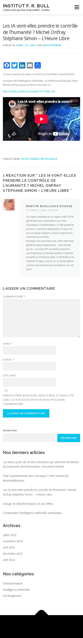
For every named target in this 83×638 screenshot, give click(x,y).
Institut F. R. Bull (26, 5)
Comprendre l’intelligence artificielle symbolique (32, 513)
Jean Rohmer (52, 45)
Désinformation (13, 583)
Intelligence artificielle (39, 159)
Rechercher (10, 430)
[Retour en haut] (41, 615)
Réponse (53, 210)
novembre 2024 (13, 541)
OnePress (58, 624)
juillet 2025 (9, 535)
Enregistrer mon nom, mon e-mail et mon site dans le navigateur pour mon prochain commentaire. (38, 400)
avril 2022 (9, 560)
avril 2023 (9, 547)
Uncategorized (12, 595)
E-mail (9, 359)
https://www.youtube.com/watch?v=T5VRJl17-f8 (29, 91)
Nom (7, 343)
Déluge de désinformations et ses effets (28, 504)
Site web (9, 375)
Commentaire (14, 296)
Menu (76, 7)
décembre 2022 (12, 553)
